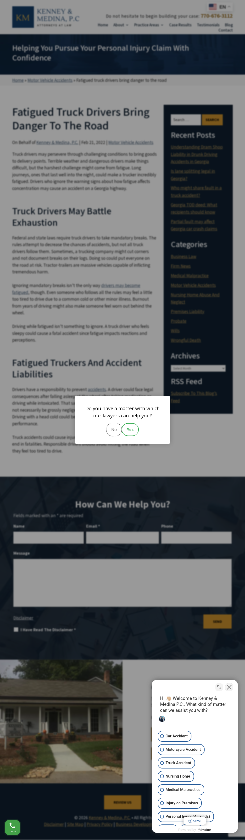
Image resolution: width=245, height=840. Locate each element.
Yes (130, 429)
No (114, 429)
